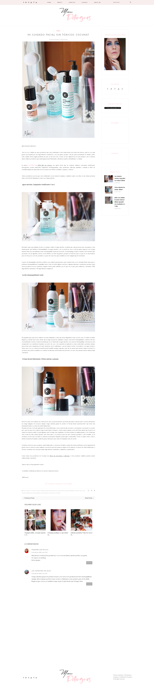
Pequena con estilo (40, 549)
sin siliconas (44, 493)
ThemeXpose (128, 675)
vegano (58, 493)
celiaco (33, 490)
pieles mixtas (61, 490)
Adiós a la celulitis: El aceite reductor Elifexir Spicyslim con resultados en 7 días (119, 202)
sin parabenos (37, 493)
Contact (85, 2)
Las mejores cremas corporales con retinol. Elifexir (119, 178)
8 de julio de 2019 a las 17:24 (39, 552)
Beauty (59, 2)
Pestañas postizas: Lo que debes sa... (58, 534)
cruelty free (40, 490)
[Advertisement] (58, 632)
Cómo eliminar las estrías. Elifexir (119, 188)
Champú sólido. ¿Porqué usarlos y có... (34, 534)
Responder (89, 562)
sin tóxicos (52, 493)
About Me (97, 2)
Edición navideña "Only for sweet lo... (81, 534)
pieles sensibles (70, 490)
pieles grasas (53, 490)
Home (49, 2)
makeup (47, 490)
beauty (58, 30)
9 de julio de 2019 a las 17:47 (39, 573)
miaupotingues (55, 39)
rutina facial (79, 490)
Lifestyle (72, 2)
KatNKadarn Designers (126, 677)
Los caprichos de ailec (41, 571)
